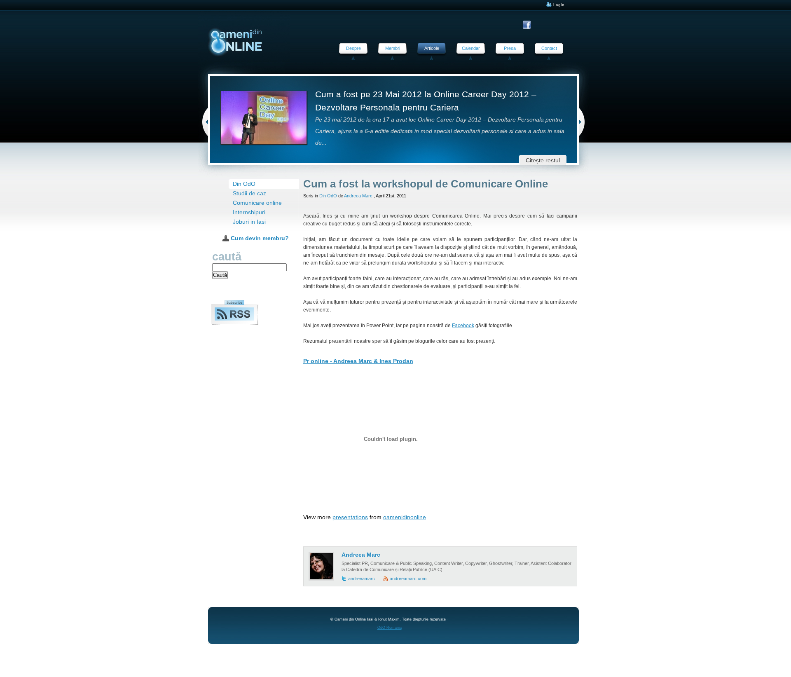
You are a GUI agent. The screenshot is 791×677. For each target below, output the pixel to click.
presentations (350, 517)
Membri (392, 48)
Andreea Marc (358, 195)
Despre (353, 48)
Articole (431, 48)
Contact (549, 48)
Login (558, 5)
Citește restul (543, 160)
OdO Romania (389, 627)
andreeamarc (361, 578)
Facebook (463, 325)
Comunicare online (257, 203)
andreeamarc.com (408, 578)
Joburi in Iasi (249, 222)
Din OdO (244, 184)
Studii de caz (249, 193)
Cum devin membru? (259, 238)
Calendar (471, 48)
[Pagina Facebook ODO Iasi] (528, 25)
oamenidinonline (404, 517)
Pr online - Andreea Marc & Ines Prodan (358, 361)
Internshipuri (249, 212)
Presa (510, 48)
